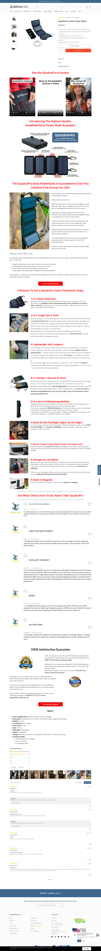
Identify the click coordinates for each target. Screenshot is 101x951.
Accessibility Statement (36, 923)
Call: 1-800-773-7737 (56, 923)
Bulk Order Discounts (15, 931)
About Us (12, 920)
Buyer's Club (13, 925)
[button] (27, 11)
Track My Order (54, 927)
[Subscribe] (62, 905)
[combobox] (57, 6)
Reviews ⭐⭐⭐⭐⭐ (36, 925)
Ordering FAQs (13, 933)
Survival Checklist (35, 931)
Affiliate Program (14, 928)
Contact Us (54, 920)
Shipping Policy (34, 918)
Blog (11, 918)
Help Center (54, 918)
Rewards (33, 928)
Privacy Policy (13, 949)
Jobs (11, 923)
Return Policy (34, 920)
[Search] (79, 6)
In (10, 685)
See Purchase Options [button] (50, 284)
